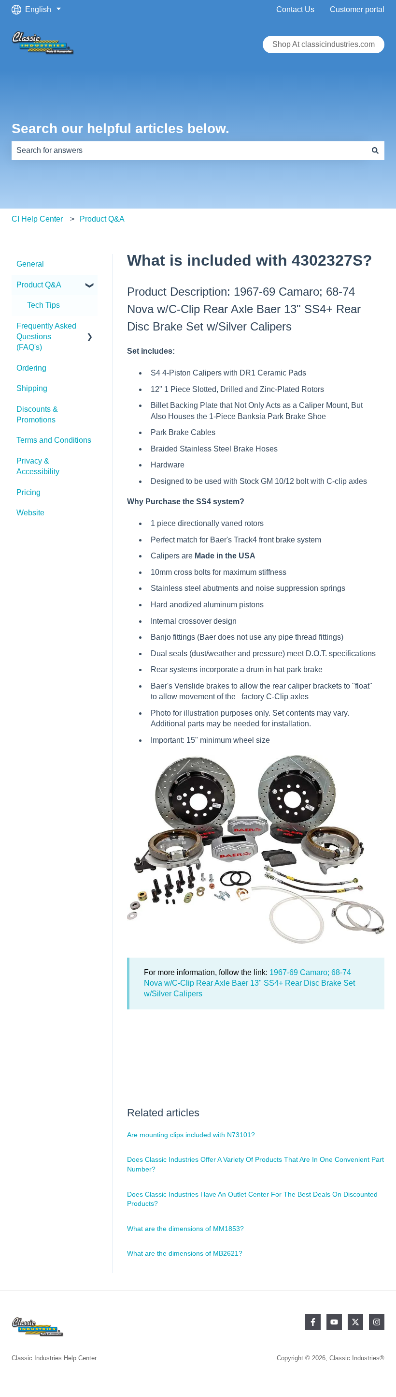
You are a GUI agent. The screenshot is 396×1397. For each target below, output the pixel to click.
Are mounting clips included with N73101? (191, 1135)
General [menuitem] (30, 264)
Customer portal (357, 9)
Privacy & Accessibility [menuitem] (37, 466)
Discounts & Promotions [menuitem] (37, 414)
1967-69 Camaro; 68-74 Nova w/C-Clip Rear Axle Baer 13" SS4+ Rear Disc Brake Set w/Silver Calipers (249, 983)
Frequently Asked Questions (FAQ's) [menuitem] (46, 337)
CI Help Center (37, 219)
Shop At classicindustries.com (323, 44)
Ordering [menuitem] (31, 368)
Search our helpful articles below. (120, 128)
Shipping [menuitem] (31, 388)
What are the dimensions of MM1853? (185, 1228)
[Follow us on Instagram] (376, 1322)
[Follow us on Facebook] (313, 1322)
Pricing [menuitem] (28, 492)
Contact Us (295, 9)
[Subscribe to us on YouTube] (334, 1322)
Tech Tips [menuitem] (43, 305)
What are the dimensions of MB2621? (184, 1253)
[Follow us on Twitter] (355, 1322)
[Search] (375, 150)
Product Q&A (102, 219)
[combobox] (189, 150)
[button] (90, 286)
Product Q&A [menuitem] (38, 285)
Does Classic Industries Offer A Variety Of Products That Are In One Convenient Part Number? (255, 1164)
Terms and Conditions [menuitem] (53, 440)
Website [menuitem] (30, 513)
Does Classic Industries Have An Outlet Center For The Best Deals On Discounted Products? (252, 1199)
